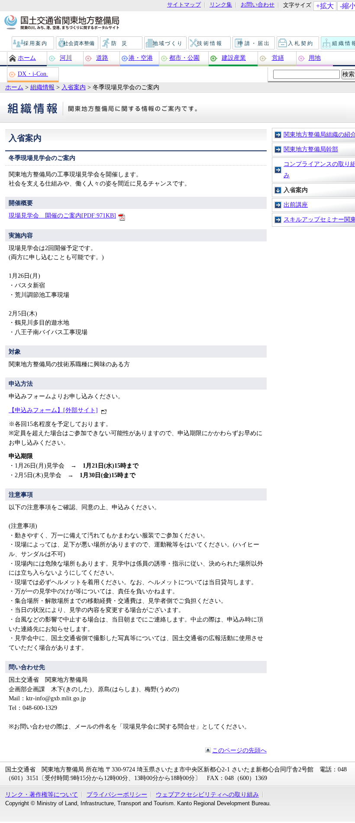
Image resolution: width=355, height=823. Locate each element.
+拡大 (325, 6)
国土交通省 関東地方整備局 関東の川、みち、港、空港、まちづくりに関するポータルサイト (61, 23)
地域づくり (165, 43)
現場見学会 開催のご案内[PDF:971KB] (62, 215)
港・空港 (141, 57)
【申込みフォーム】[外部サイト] (53, 410)
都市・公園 (184, 57)
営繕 (278, 57)
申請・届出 (254, 43)
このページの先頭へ (239, 750)
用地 (315, 57)
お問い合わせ (257, 5)
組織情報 (42, 87)
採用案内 (33, 43)
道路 (102, 57)
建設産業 (234, 57)
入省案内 (73, 87)
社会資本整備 (77, 43)
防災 (121, 43)
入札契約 (298, 43)
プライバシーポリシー (117, 794)
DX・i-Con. (33, 73)
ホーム (27, 57)
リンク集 (221, 5)
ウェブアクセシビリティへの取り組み (207, 794)
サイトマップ (184, 5)
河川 (66, 57)
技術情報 (210, 43)
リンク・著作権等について (41, 794)
